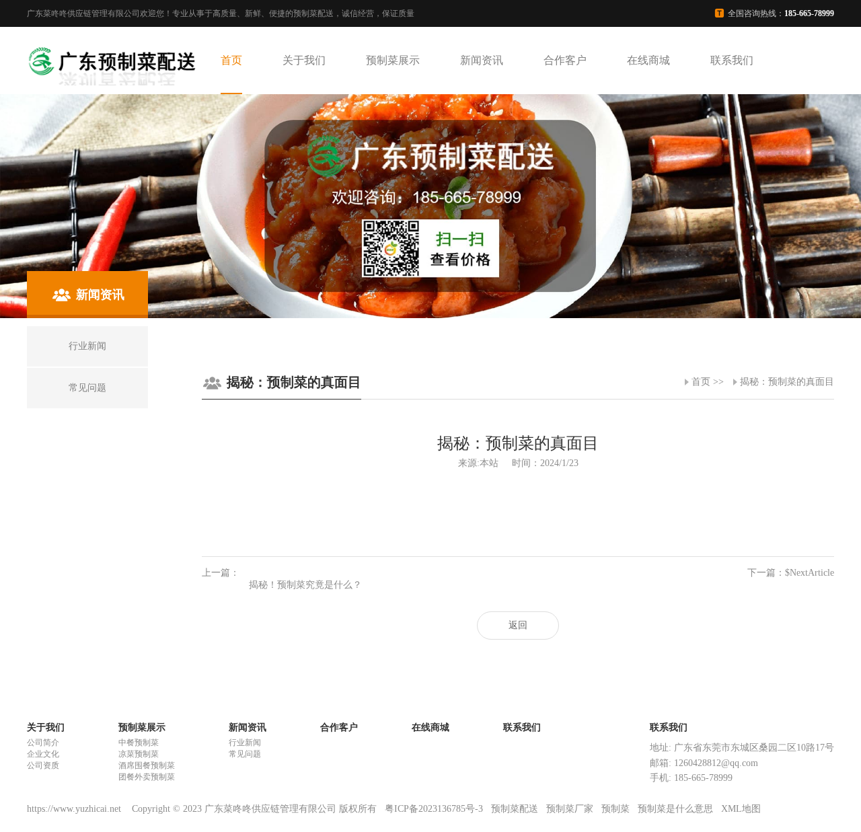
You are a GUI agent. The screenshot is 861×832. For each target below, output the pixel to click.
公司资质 (43, 765)
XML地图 (741, 809)
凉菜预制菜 (138, 754)
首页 (231, 60)
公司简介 (43, 742)
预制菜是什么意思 (675, 809)
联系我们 (731, 60)
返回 (518, 625)
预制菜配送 (514, 809)
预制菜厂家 (569, 809)
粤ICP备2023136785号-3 (434, 809)
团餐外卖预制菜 (146, 777)
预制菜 (615, 809)
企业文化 (43, 754)
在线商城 (648, 60)
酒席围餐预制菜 (146, 765)
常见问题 (245, 754)
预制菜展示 (393, 60)
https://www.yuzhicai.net (75, 809)
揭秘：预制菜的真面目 (787, 382)
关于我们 (304, 60)
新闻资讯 (481, 60)
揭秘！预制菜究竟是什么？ (305, 585)
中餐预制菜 (138, 742)
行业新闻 (245, 742)
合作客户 (565, 60)
